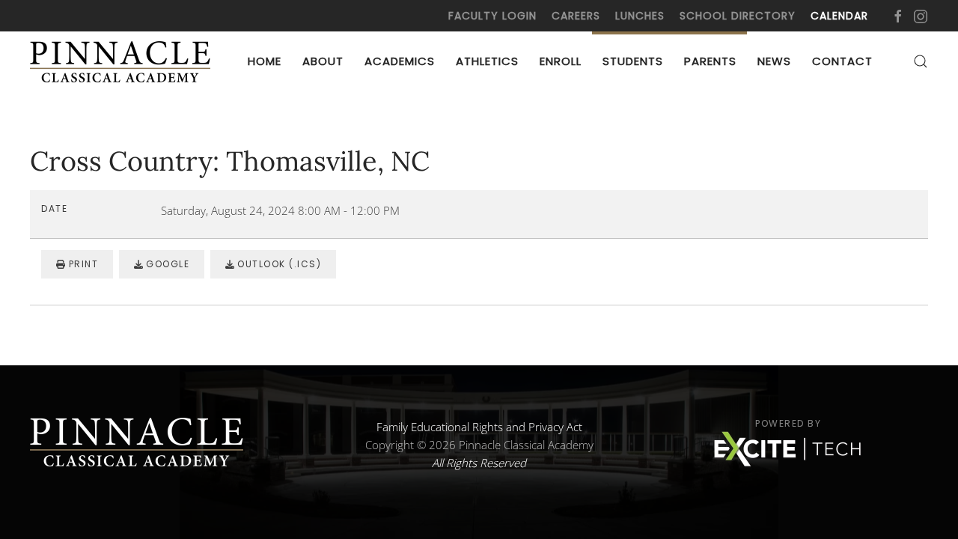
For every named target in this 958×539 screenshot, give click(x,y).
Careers (576, 15)
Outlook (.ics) (278, 264)
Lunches (640, 15)
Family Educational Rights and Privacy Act (479, 426)
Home (264, 61)
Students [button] (632, 61)
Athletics (487, 61)
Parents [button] (710, 61)
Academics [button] (399, 61)
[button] (920, 61)
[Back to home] (123, 61)
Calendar (839, 15)
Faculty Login (492, 15)
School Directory (738, 15)
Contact (842, 61)
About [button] (323, 61)
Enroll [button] (561, 61)
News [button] (774, 61)
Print (81, 264)
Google (166, 264)
